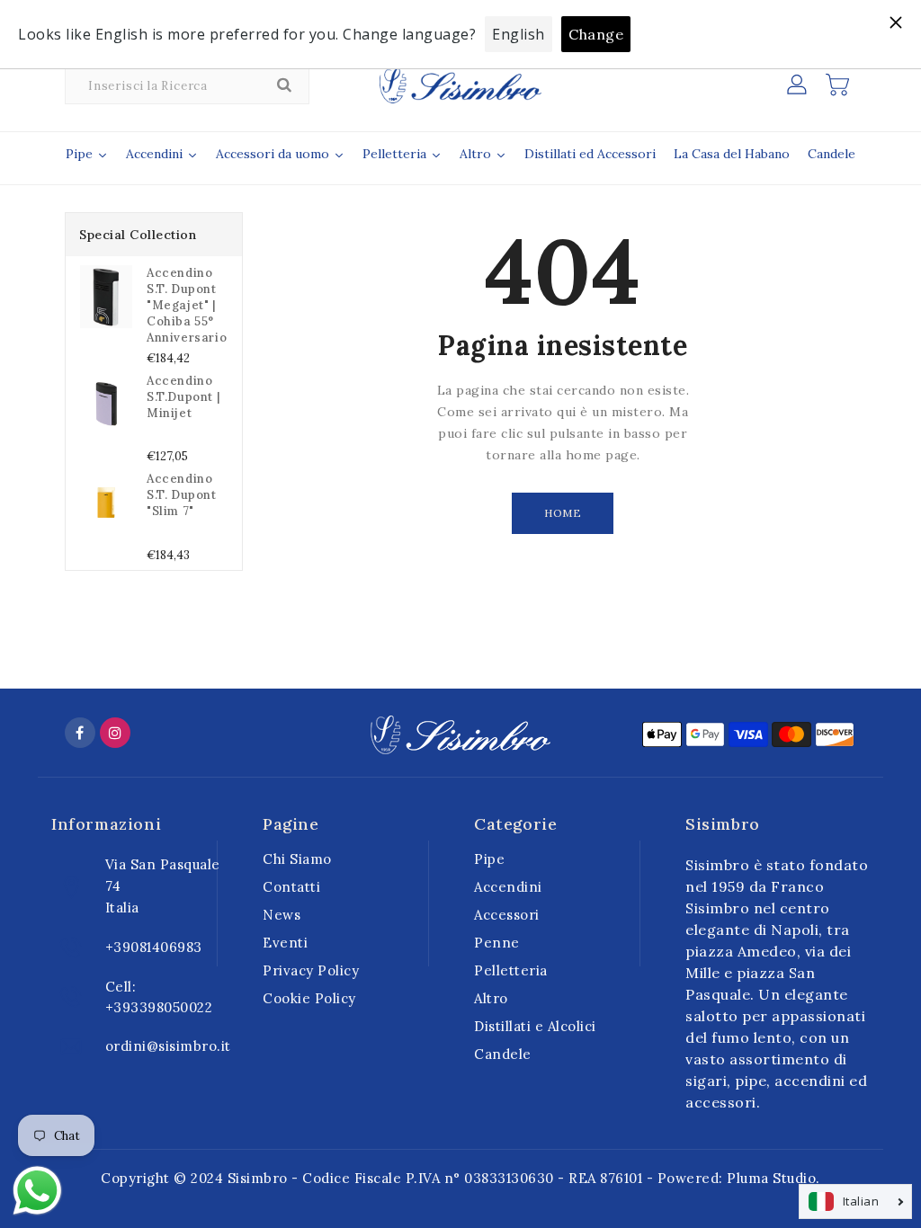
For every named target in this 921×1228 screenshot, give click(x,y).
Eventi (285, 942)
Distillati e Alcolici (535, 1026)
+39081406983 (153, 947)
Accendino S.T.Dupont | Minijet (183, 397)
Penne (497, 942)
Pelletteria (511, 970)
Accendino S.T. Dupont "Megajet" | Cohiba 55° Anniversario (187, 305)
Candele (503, 1054)
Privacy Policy (311, 970)
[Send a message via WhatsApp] (37, 1190)
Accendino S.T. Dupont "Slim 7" (182, 495)
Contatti (291, 886)
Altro (491, 998)
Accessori (507, 914)
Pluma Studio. (773, 1178)
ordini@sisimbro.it (168, 1045)
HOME (562, 513)
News (281, 914)
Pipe (489, 859)
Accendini (508, 886)
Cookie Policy (309, 998)
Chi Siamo (297, 859)
